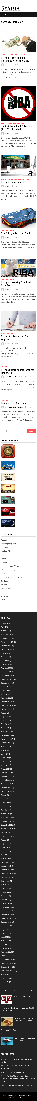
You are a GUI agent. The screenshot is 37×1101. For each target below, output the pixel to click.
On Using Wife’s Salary (9, 1030)
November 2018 (7, 705)
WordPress (13, 1098)
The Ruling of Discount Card (15, 233)
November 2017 (7, 739)
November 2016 (7, 784)
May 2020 (4, 657)
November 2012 (7, 963)
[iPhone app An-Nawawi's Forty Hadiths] (8, 488)
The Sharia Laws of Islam (22, 1095)
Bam (22, 1098)
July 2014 (4, 888)
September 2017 (7, 746)
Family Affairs (6, 551)
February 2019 (6, 698)
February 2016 (6, 817)
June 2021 (5, 623)
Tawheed (4, 581)
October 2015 (6, 832)
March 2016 (5, 814)
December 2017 (7, 735)
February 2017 (6, 772)
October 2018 (6, 709)
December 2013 (7, 914)
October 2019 (6, 683)
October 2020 (6, 645)
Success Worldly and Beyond (12, 577)
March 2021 (5, 631)
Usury (24, 55)
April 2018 (5, 724)
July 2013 (4, 933)
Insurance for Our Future (13, 403)
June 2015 (5, 847)
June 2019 (5, 690)
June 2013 (5, 937)
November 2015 (7, 828)
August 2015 (6, 840)
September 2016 (7, 791)
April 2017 (5, 765)
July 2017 (4, 754)
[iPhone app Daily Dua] (8, 511)
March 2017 (5, 769)
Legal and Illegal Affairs (10, 566)
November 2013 (7, 918)
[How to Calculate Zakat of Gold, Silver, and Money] (7, 1019)
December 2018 (7, 701)
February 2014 (6, 907)
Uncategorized (6, 588)
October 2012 (6, 967)
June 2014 (5, 892)
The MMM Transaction (22, 996)
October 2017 (6, 743)
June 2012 (5, 982)
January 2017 (6, 776)
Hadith (3, 558)
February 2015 (6, 862)
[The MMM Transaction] (6, 996)
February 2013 (6, 952)
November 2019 (7, 679)
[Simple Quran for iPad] (8, 451)
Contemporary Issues (9, 179)
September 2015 (7, 836)
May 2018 (4, 720)
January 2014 (6, 911)
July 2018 (4, 716)
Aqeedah (4, 540)
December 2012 (7, 959)
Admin (9, 65)
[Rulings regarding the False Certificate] (7, 1038)
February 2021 (6, 634)
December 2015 (7, 825)
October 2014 (6, 877)
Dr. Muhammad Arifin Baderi (15, 377)
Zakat (3, 600)
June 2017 (5, 758)
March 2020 (5, 664)
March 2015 (5, 858)
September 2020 (7, 649)
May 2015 (4, 851)
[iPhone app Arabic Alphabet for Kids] (8, 465)
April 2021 (5, 627)
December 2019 (7, 675)
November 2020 (7, 642)
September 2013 (7, 926)
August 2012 (6, 974)
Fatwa (3, 55)
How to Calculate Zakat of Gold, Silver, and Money (24, 1019)
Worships (4, 596)
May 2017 (4, 761)
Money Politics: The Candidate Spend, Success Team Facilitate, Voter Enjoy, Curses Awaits (18, 1079)
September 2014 (7, 881)
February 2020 (6, 668)
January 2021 (6, 638)
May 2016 (4, 806)
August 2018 (6, 713)
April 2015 (5, 855)
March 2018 (5, 728)
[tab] (5, 991)
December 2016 (7, 780)
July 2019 (4, 687)
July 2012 (4, 978)
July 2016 (4, 799)
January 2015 (6, 866)
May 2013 (4, 941)
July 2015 (4, 843)
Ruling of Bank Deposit (12, 182)
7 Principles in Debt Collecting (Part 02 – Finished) (16, 128)
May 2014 (4, 896)
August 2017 (6, 750)
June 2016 (5, 802)
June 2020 (5, 653)
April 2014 (5, 899)
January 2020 (6, 672)
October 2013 (6, 922)
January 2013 (6, 956)
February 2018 (6, 731)
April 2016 (5, 810)
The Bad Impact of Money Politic (13, 1072)
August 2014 (6, 885)
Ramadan (4, 573)
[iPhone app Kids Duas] (8, 500)
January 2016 (6, 821)
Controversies (6, 123)
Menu (7, 14)
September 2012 (7, 970)
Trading (18, 55)
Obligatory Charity (8, 570)
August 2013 (6, 929)
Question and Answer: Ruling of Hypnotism (17, 1085)
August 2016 (6, 795)
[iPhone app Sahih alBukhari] (8, 477)
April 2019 (5, 694)
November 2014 (7, 873)
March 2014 (5, 903)
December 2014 (7, 870)
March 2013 (5, 948)
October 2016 (6, 787)
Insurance (10, 55)
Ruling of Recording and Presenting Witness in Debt (15, 59)
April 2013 (5, 944)
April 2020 (5, 660)
